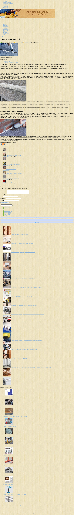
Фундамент (5, 28)
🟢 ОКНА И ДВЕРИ (7, 213)
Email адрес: (3, 198)
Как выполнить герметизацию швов (10, 62)
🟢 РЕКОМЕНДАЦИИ (7, 211)
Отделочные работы (7, 19)
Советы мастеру (6, 32)
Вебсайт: (2, 200)
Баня (4, 34)
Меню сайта (2, 36)
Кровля (4, 24)
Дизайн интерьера (6, 30)
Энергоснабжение (6, 29)
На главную (5, 1)
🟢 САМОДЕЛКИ (6, 207)
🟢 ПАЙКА (5, 215)
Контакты (5, 509)
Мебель (4, 31)
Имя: (1, 196)
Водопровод (5, 25)
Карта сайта (5, 508)
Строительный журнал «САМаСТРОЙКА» (14, 505)
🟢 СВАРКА (5, 208)
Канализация (5, 26)
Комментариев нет (27, 42)
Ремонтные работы (6, 20)
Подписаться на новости (7, 2)
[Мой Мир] (4, 144)
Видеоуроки (5, 7)
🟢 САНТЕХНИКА (7, 212)
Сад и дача (5, 4)
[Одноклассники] (3, 144)
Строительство (6, 23)
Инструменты (5, 5)
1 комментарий (6, 179)
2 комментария (6, 170)
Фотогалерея (5, 6)
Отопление (5, 27)
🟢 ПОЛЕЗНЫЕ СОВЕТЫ (8, 210)
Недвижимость (6, 33)
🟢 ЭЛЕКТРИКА (6, 214)
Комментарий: (3, 194)
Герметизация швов (7, 61)
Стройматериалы (6, 21)
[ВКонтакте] (1, 144)
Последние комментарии (8, 3)
